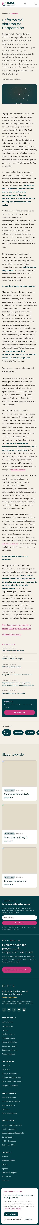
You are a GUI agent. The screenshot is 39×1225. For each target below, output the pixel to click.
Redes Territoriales (9, 1042)
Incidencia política (9, 1141)
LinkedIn (30, 732)
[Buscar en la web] (25, 4)
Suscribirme (19, 923)
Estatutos (5, 1109)
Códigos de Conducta (10, 1086)
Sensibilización (7, 1137)
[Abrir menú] (36, 4)
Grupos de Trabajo (9, 1046)
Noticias (5, 13)
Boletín (4, 1165)
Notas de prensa (8, 1161)
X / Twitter (6, 732)
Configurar (29, 1219)
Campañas (6, 1066)
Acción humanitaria (9, 1129)
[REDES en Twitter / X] (4, 1010)
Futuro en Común (10, 544)
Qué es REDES (7, 1022)
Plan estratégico (8, 1105)
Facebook (18, 732)
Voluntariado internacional (12, 1078)
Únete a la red (7, 1026)
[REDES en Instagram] (14, 1010)
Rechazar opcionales (13, 1219)
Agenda (5, 1169)
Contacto (5, 1181)
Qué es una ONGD (9, 1145)
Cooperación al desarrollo (12, 1125)
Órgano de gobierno (9, 1050)
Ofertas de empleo (9, 1173)
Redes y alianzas (8, 1054)
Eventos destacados (9, 1074)
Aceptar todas (11, 1214)
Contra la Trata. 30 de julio (16, 837)
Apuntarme (18, 712)
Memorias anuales (9, 1097)
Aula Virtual (6, 1177)
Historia (5, 1030)
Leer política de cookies (12, 1208)
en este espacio (18, 469)
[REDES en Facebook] (9, 1010)
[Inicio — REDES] (9, 4)
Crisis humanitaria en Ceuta (16, 794)
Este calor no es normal (15, 881)
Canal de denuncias (9, 1113)
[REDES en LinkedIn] (24, 1010)
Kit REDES (6, 1070)
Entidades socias (8, 1038)
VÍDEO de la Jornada (11, 634)
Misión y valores (8, 1034)
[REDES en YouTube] (19, 1010)
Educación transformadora (12, 1082)
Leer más (8, 797)
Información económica (11, 1101)
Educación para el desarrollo (13, 1133)
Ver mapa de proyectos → (15, 970)
